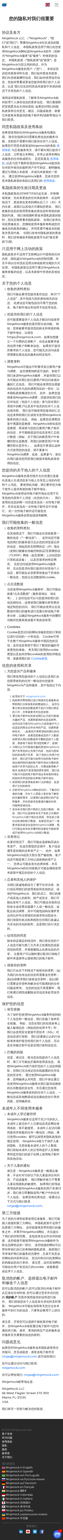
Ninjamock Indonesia (19, 1494)
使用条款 (49, 181)
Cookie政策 (39, 658)
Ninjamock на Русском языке (25, 1479)
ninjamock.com (35, 696)
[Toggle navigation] (56, 4)
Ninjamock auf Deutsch (20, 1483)
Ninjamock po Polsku (19, 1510)
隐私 (4, 1445)
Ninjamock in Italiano (19, 1498)
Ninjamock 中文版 (16, 1518)
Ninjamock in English (19, 1467)
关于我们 (7, 1457)
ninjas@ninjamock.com (24, 1206)
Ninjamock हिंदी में (15, 1490)
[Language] (48, 4)
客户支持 (7, 1433)
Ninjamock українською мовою (26, 1514)
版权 (4, 1449)
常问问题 (7, 1437)
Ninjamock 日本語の (18, 1502)
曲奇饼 (6, 1453)
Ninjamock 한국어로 (18, 1506)
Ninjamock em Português (22, 1475)
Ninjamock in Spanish (19, 1471)
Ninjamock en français (19, 1487)
